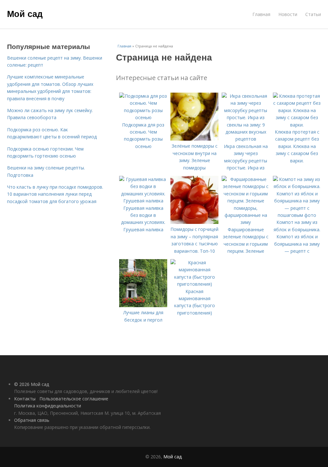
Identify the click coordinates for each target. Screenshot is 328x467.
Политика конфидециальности (47, 406)
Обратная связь (31, 420)
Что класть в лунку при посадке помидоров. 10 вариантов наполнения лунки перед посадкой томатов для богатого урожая (55, 194)
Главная (261, 14)
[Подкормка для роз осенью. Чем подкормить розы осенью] (143, 117)
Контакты (25, 399)
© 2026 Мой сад (31, 384)
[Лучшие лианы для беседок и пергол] (143, 305)
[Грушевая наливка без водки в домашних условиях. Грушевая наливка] (143, 201)
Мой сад (25, 13)
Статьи (313, 14)
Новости (287, 14)
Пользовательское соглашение (73, 399)
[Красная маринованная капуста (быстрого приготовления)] (194, 284)
